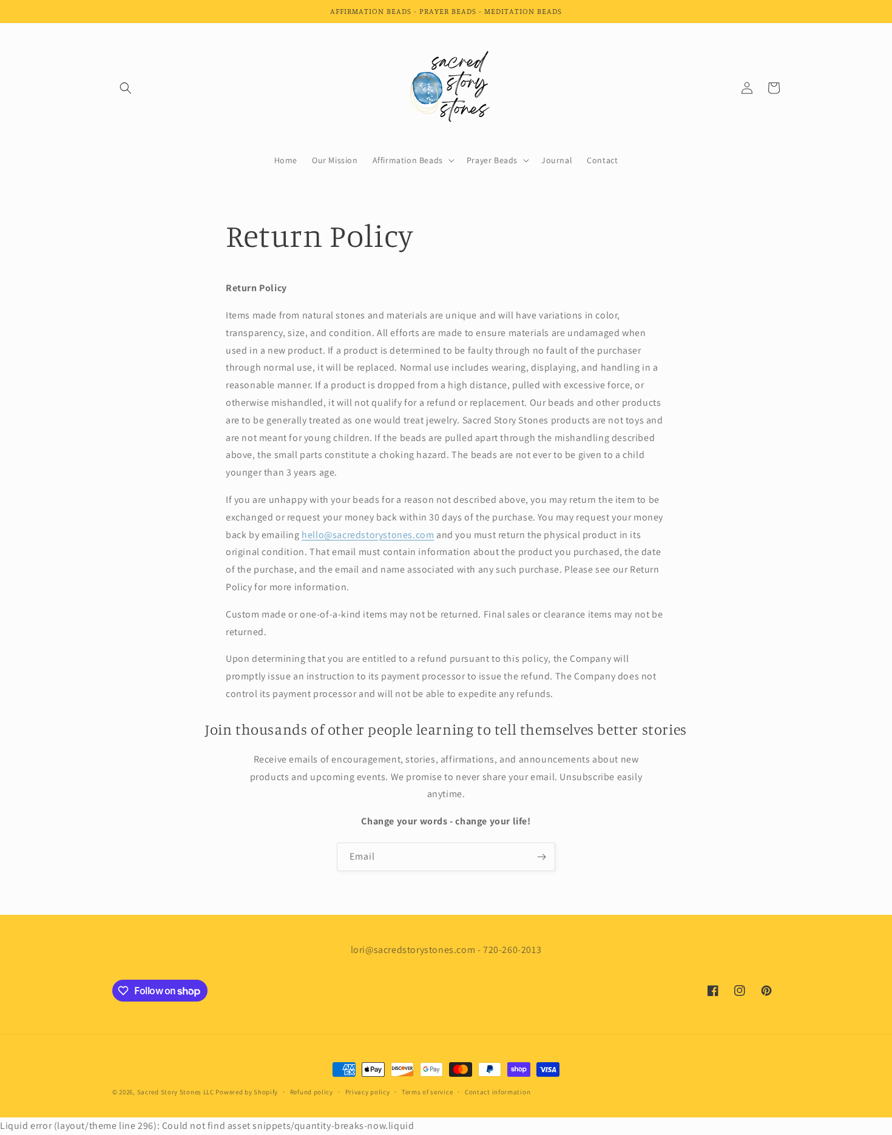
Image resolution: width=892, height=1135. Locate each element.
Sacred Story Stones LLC (175, 1092)
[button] (125, 88)
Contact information (497, 1092)
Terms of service (427, 1092)
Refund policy (311, 1092)
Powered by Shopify (246, 1092)
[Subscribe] (541, 857)
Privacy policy (367, 1092)
